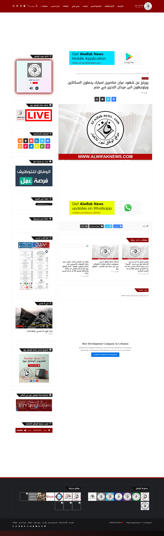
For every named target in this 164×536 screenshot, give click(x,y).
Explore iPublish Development (105, 355)
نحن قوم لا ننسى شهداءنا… (38, 331)
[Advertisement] (82, 31)
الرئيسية (120, 6)
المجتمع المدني (96, 6)
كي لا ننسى (55, 6)
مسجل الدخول (134, 295)
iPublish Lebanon (115, 522)
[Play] (37, 88)
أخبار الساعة (136, 73)
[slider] (20, 430)
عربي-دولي (75, 6)
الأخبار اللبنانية (109, 6)
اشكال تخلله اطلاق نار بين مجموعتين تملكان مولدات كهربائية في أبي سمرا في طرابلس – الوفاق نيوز (105, 265)
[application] (33, 430)
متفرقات (45, 6)
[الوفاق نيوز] (143, 6)
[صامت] (25, 430)
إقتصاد (85, 6)
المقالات (65, 6)
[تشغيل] (49, 430)
